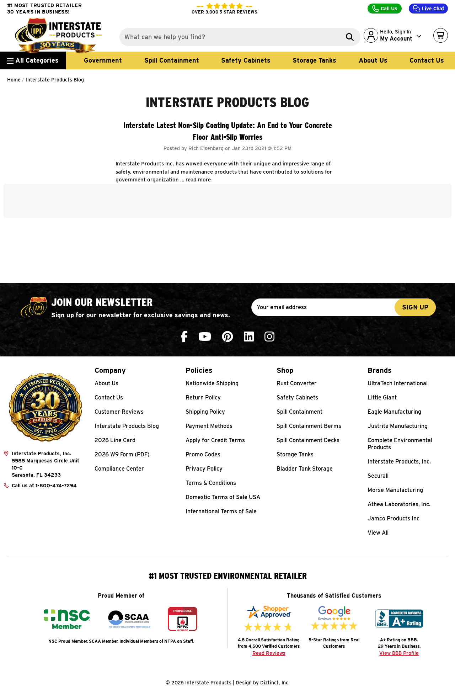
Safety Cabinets (246, 60)
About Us (373, 60)
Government (103, 60)
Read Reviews (268, 653)
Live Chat (432, 8)
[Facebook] (184, 337)
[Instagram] (269, 337)
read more (198, 179)
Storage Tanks (314, 60)
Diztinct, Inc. (275, 682)
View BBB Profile (399, 653)
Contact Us (427, 60)
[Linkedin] (249, 337)
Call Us (388, 8)
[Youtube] (205, 337)
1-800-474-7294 (56, 485)
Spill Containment (171, 60)
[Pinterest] (227, 337)
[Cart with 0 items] (440, 35)
